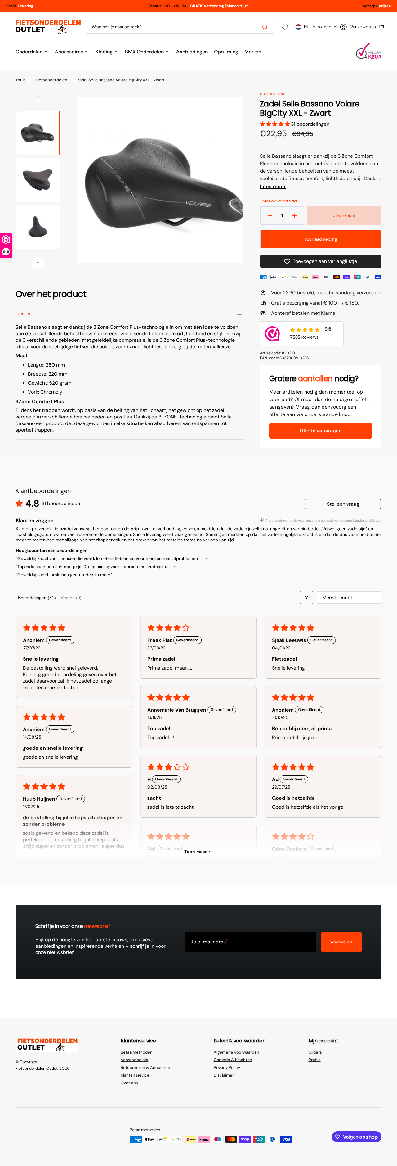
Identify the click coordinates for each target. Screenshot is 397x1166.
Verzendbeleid (134, 1059)
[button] (330, 27)
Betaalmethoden (137, 1052)
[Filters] (306, 597)
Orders (315, 1052)
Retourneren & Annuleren (145, 1067)
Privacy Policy (227, 1067)
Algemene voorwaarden (236, 1052)
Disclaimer (224, 1075)
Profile (315, 1059)
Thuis (21, 80)
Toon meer (195, 851)
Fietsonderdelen (51, 80)
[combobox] (180, 27)
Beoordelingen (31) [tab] (37, 597)
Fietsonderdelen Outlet (37, 1068)
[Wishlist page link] (285, 27)
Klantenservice (135, 1075)
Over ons (129, 1083)
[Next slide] (38, 263)
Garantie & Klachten (233, 1059)
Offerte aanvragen (321, 430)
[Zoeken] (266, 27)
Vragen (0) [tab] (71, 597)
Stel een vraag (343, 504)
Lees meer (273, 186)
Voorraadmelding (320, 239)
